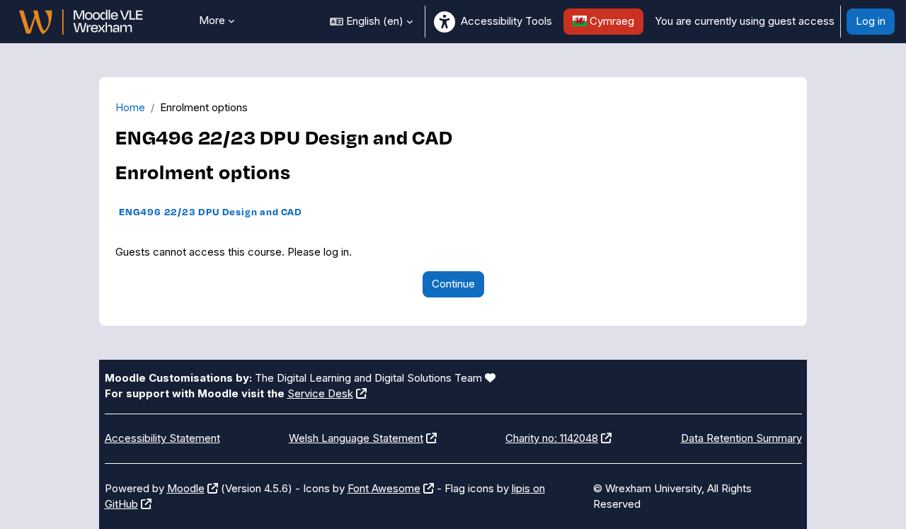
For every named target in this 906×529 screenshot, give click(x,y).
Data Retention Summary (741, 438)
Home (130, 107)
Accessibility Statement (162, 438)
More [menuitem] (212, 20)
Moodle (186, 488)
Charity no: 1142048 (551, 438)
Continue (453, 283)
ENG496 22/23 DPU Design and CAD (210, 211)
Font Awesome (384, 488)
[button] (371, 21)
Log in (870, 21)
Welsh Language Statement (356, 438)
